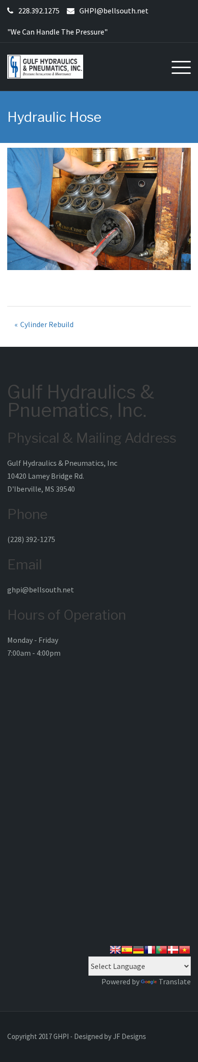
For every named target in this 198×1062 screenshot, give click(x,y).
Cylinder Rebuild (47, 324)
